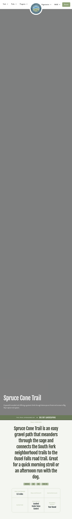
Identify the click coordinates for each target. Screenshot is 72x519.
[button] (6, 4)
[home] (36, 8)
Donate (66, 4)
